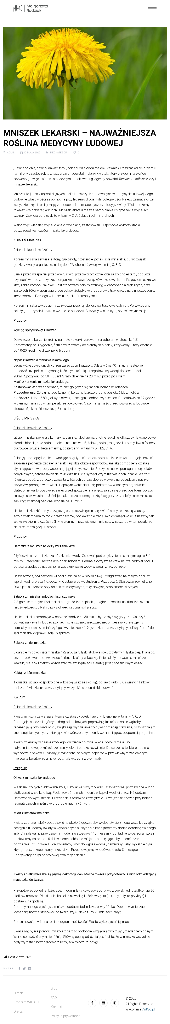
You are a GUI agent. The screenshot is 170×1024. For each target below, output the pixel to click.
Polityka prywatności (66, 1016)
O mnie (18, 993)
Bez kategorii (59, 152)
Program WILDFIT (26, 1002)
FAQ (54, 998)
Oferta (18, 1011)
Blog (54, 988)
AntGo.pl (148, 1009)
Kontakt (56, 1007)
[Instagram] (114, 1003)
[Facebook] (92, 1003)
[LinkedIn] (103, 1003)
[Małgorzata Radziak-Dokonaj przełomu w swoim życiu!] (30, 8)
